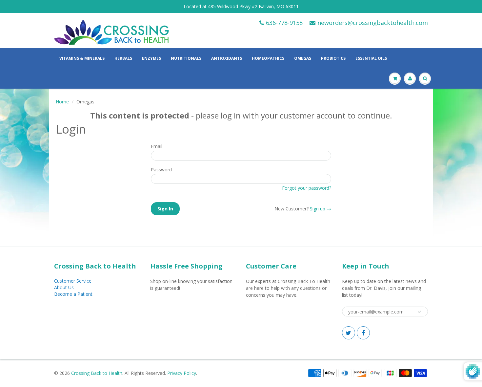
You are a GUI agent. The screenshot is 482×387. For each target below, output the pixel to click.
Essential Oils (371, 58)
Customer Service (72, 281)
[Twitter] (348, 332)
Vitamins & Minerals (82, 58)
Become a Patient (73, 294)
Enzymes (151, 58)
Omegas (302, 58)
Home (62, 101)
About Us (64, 287)
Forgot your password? (306, 188)
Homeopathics (268, 58)
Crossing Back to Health (96, 373)
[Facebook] (363, 332)
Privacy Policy (181, 373)
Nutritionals (186, 58)
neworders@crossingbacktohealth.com (372, 23)
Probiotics (333, 58)
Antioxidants (226, 58)
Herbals (123, 58)
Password (161, 169)
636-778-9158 (284, 23)
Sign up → (320, 208)
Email (156, 146)
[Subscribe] (419, 312)
